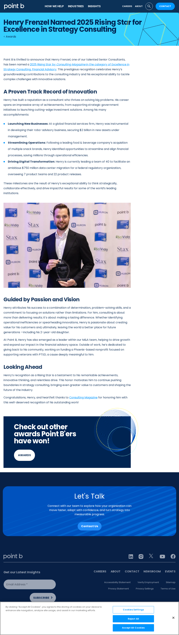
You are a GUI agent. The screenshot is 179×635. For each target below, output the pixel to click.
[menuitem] (54, 6)
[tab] (149, 6)
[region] (89, 618)
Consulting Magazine (83, 397)
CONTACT (165, 6)
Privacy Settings (145, 588)
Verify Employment (148, 582)
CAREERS (100, 571)
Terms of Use (168, 588)
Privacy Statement (118, 588)
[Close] (173, 618)
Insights (94, 6)
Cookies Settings (133, 609)
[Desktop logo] (14, 6)
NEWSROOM (152, 571)
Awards (24, 455)
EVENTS (170, 571)
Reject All (133, 618)
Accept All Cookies (133, 627)
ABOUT (116, 571)
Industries (76, 6)
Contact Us (89, 526)
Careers (127, 6)
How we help (54, 6)
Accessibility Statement (117, 582)
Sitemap (171, 582)
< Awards (9, 37)
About (139, 6)
